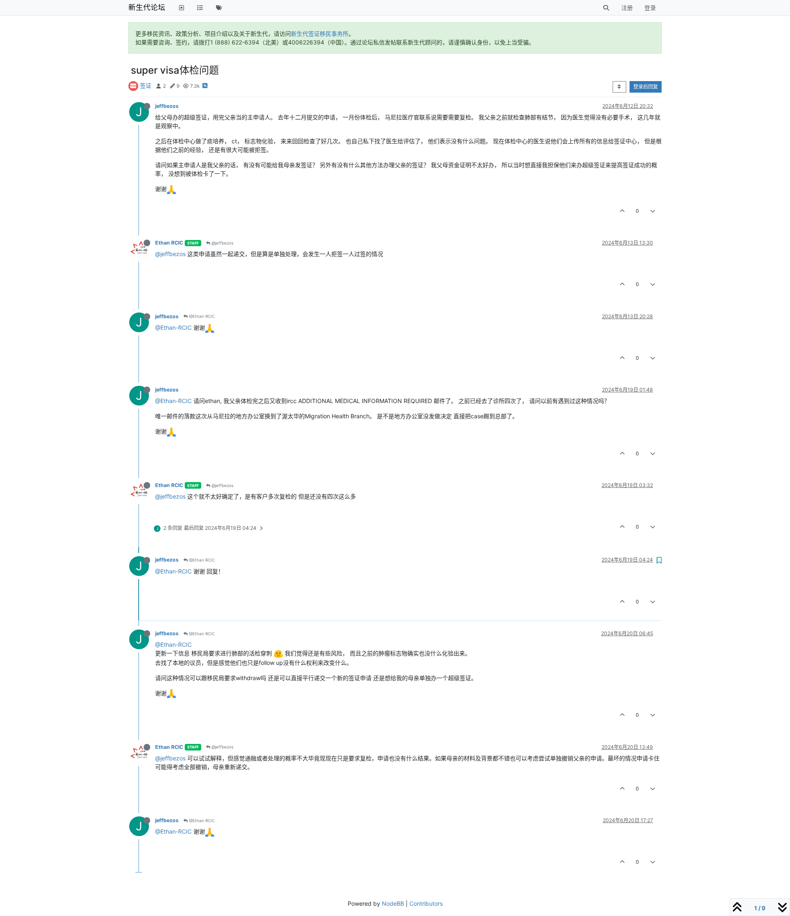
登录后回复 (645, 87)
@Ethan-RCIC (173, 327)
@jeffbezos (221, 242)
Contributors (426, 903)
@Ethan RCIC (201, 316)
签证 (145, 85)
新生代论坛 (146, 7)
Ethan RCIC (169, 243)
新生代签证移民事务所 (320, 33)
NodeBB (393, 903)
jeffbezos (167, 106)
